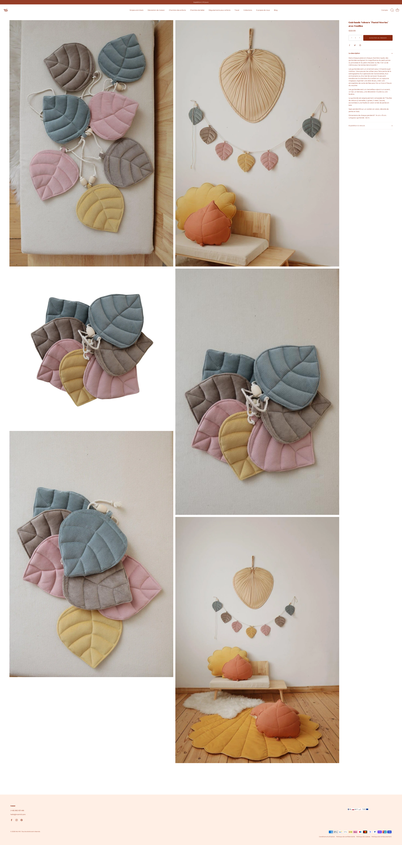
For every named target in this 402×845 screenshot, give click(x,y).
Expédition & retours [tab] (357, 126)
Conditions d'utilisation (327, 836)
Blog (276, 10)
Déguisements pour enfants (219, 10)
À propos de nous (263, 10)
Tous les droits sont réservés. (30, 831)
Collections (248, 10)
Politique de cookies (363, 836)
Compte (384, 10)
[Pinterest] (22, 820)
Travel (237, 10)
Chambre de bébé (197, 10)
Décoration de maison (156, 10)
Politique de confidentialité (345, 836)
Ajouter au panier (378, 38)
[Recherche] (392, 10)
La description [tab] (354, 53)
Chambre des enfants (177, 10)
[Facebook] (11, 820)
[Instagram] (16, 820)
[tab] (371, 89)
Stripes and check (136, 10)
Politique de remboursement (382, 836)
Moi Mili (18, 831)
